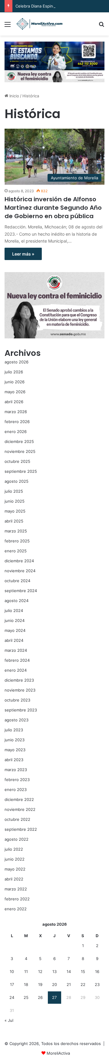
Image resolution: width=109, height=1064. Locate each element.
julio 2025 (14, 491)
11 (26, 971)
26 (40, 997)
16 (97, 971)
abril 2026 (14, 401)
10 (12, 971)
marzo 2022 (16, 889)
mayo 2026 (15, 391)
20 (54, 984)
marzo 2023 (16, 769)
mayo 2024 (15, 630)
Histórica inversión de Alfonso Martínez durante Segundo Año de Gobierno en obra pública (53, 207)
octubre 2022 (17, 819)
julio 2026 (14, 371)
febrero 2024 (17, 660)
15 (83, 971)
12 (40, 971)
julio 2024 (14, 610)
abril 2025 (14, 521)
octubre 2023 (17, 700)
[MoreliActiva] (39, 24)
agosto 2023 (16, 719)
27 (54, 997)
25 (26, 997)
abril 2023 (14, 759)
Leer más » (23, 253)
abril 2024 (14, 640)
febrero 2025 (17, 540)
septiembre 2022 (21, 829)
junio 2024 (15, 620)
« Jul (9, 1020)
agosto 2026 (16, 361)
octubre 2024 (17, 580)
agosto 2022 (16, 839)
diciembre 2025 (19, 441)
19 (40, 984)
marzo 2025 (16, 531)
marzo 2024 (16, 650)
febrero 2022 (17, 898)
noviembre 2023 (20, 690)
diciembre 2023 (19, 680)
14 (69, 971)
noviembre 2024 (20, 570)
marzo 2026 (16, 411)
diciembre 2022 (19, 799)
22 (83, 984)
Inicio (13, 95)
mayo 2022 (15, 869)
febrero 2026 (17, 421)
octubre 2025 (17, 461)
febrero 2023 (17, 779)
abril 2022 (14, 879)
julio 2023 (14, 729)
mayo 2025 (15, 511)
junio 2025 (15, 501)
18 (26, 984)
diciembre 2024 (19, 560)
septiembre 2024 (21, 590)
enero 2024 (16, 670)
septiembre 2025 (21, 471)
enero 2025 (16, 550)
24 (11, 997)
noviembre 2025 (20, 451)
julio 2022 (14, 849)
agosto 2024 (16, 600)
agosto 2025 (16, 481)
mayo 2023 (15, 749)
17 (12, 984)
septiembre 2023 (21, 710)
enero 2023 (16, 789)
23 (97, 984)
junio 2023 (15, 739)
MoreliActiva (58, 1053)
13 (54, 971)
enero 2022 (16, 908)
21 (69, 984)
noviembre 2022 (20, 809)
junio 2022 (15, 859)
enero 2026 (16, 431)
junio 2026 (15, 381)
